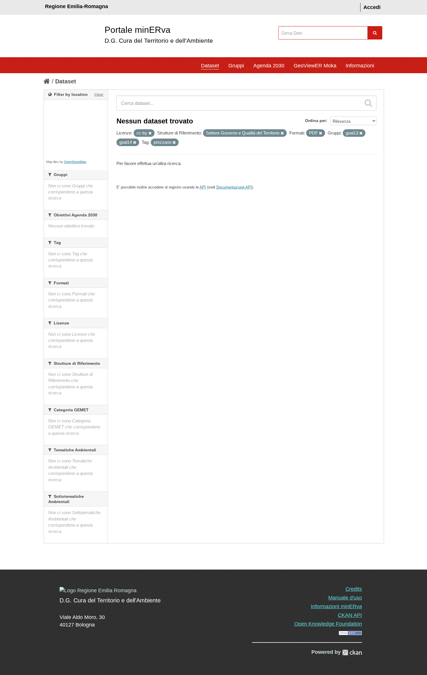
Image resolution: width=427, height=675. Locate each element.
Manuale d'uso (345, 598)
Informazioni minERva (336, 606)
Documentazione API (234, 187)
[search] (368, 103)
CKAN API (350, 615)
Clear (98, 95)
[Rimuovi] (150, 133)
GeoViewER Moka (315, 66)
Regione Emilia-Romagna (76, 6)
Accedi (372, 7)
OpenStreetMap (75, 162)
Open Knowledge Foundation (328, 624)
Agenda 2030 (268, 66)
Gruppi (236, 66)
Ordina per (315, 120)
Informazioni (360, 66)
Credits (353, 589)
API (203, 187)
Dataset (210, 66)
